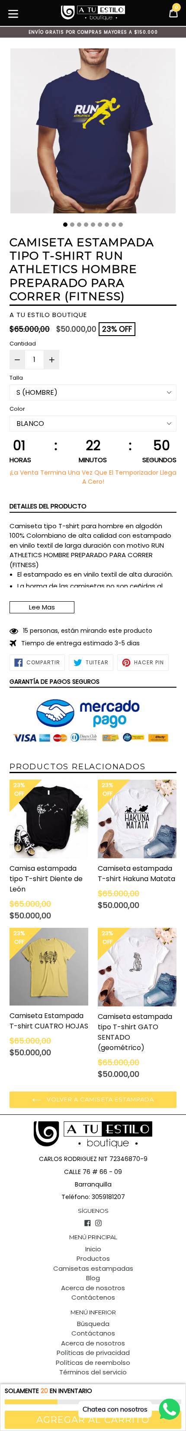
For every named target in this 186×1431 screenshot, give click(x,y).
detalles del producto (48, 506)
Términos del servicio (93, 1372)
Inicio (93, 1248)
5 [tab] (93, 224)
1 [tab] (65, 224)
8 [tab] (114, 224)
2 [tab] (72, 224)
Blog (93, 1277)
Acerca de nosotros (93, 1287)
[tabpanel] (93, 133)
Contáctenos (93, 1297)
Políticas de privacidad (93, 1352)
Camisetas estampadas (93, 1268)
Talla (16, 378)
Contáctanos (93, 1333)
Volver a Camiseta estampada (99, 1099)
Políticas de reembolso (93, 1362)
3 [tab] (79, 224)
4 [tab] (86, 224)
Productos (93, 1258)
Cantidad (23, 344)
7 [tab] (107, 224)
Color (17, 409)
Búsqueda (93, 1323)
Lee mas (42, 607)
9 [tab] (121, 224)
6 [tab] (100, 224)
